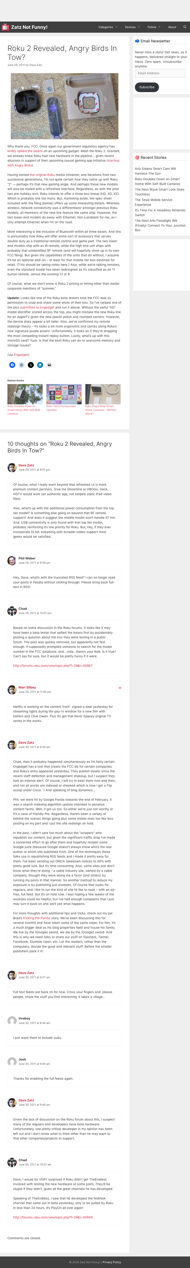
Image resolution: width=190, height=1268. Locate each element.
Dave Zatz (26, 465)
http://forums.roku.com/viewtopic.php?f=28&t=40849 (53, 1217)
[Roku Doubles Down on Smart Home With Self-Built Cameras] (25, 394)
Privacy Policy (112, 1262)
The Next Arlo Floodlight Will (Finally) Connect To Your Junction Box (160, 225)
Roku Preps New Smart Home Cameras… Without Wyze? (100, 410)
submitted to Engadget (37, 307)
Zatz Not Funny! (29, 27)
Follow (152, 27)
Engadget (21, 355)
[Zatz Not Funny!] (6, 27)
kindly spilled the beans (25, 151)
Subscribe (146, 87)
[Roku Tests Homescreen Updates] (64, 394)
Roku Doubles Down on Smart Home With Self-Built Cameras (23, 410)
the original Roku (42, 175)
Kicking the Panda (36, 918)
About (172, 27)
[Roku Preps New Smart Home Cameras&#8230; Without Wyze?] (103, 394)
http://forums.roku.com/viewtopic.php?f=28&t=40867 (53, 666)
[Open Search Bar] (185, 27)
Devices (130, 27)
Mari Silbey (27, 687)
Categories (106, 27)
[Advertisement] (69, 10)
